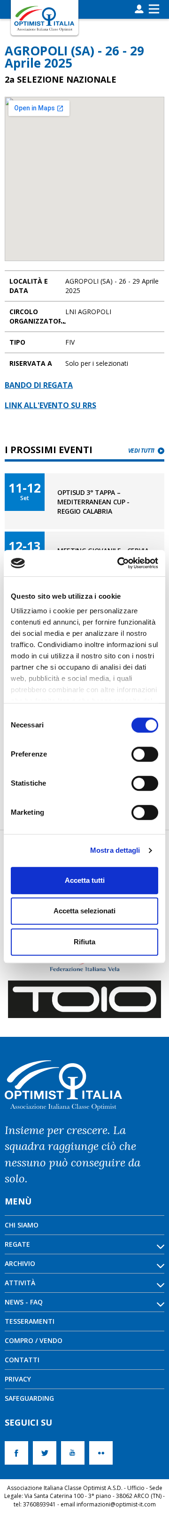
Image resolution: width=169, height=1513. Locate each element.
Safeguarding (29, 1398)
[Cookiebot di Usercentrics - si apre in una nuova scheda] (119, 563)
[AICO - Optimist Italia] (44, 18)
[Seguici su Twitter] (47, 1453)
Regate (17, 1244)
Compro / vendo (33, 1340)
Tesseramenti (29, 1321)
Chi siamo (21, 1224)
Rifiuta (84, 942)
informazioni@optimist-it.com (116, 1504)
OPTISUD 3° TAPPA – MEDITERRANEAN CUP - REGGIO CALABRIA (93, 502)
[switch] (144, 754)
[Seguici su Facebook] (19, 1453)
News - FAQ (24, 1301)
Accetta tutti (85, 880)
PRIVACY (18, 1378)
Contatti (22, 1359)
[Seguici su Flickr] (103, 1453)
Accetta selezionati (84, 911)
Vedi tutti (141, 451)
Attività (20, 1282)
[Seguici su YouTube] (75, 1453)
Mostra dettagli (115, 850)
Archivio (20, 1263)
